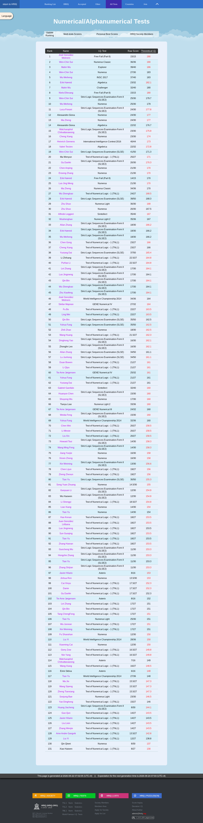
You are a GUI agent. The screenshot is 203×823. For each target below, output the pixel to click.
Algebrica (102, 82)
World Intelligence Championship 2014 (102, 299)
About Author (137, 810)
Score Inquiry (137, 803)
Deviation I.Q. (137, 806)
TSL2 (64, 807)
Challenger (102, 87)
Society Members (102, 803)
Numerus (102, 72)
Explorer (102, 67)
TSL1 (64, 803)
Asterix (102, 573)
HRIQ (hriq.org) (49, 806)
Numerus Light (102, 204)
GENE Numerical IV (102, 304)
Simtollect (102, 214)
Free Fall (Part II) (102, 56)
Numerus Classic (102, 62)
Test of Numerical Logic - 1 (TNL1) (102, 157)
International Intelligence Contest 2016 (102, 141)
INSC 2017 (102, 77)
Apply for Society (102, 810)
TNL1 (64, 811)
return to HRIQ (10, 4)
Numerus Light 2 (102, 219)
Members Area (100, 806)
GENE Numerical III (102, 409)
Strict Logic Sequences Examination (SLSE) (102, 152)
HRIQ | (46, 796)
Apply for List (100, 813)
